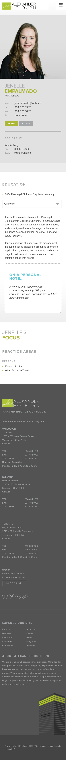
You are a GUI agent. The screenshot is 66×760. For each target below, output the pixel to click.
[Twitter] (12, 598)
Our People (7, 645)
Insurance (7, 637)
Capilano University (43, 194)
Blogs (29, 637)
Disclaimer (24, 746)
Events (29, 633)
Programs (31, 641)
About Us (30, 629)
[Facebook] (5, 598)
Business (6, 633)
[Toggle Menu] (61, 5)
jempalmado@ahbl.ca (27, 103)
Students (30, 645)
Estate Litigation (14, 366)
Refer (11, 124)
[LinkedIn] (19, 598)
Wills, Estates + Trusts (17, 370)
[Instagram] (24, 598)
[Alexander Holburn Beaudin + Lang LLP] (33, 6)
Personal (6, 629)
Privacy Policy (11, 746)
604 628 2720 (22, 107)
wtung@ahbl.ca (22, 152)
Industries (7, 641)
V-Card (26, 124)
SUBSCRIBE (14, 583)
